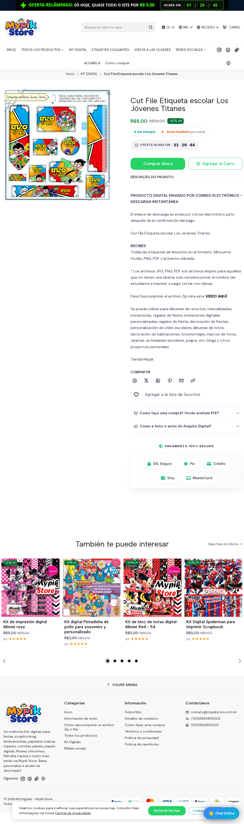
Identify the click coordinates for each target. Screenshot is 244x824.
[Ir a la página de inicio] (21, 27)
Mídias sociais (75, 748)
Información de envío (80, 718)
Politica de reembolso (142, 744)
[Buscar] (151, 27)
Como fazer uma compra (145, 725)
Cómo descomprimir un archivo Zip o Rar (89, 727)
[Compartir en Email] (181, 381)
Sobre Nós (133, 712)
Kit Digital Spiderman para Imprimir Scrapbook (210, 624)
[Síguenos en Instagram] (219, 50)
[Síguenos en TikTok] (236, 50)
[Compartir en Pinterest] (170, 381)
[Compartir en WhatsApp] (158, 381)
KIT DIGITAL (89, 74)
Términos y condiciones (143, 731)
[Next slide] (239, 661)
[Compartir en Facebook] (135, 381)
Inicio (70, 74)
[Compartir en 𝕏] (146, 381)
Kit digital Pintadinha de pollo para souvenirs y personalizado (86, 626)
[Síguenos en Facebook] (228, 50)
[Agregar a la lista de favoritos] (54, 582)
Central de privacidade (73, 813)
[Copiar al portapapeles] (193, 381)
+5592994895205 (205, 718)
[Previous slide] (5, 661)
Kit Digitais (72, 742)
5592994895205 (205, 725)
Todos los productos (80, 735)
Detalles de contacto (141, 718)
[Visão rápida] (54, 593)
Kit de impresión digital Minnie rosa (25, 624)
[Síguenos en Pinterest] (228, 63)
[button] (108, 661)
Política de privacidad (142, 738)
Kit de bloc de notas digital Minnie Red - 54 (151, 624)
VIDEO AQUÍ (216, 296)
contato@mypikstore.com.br (214, 712)
